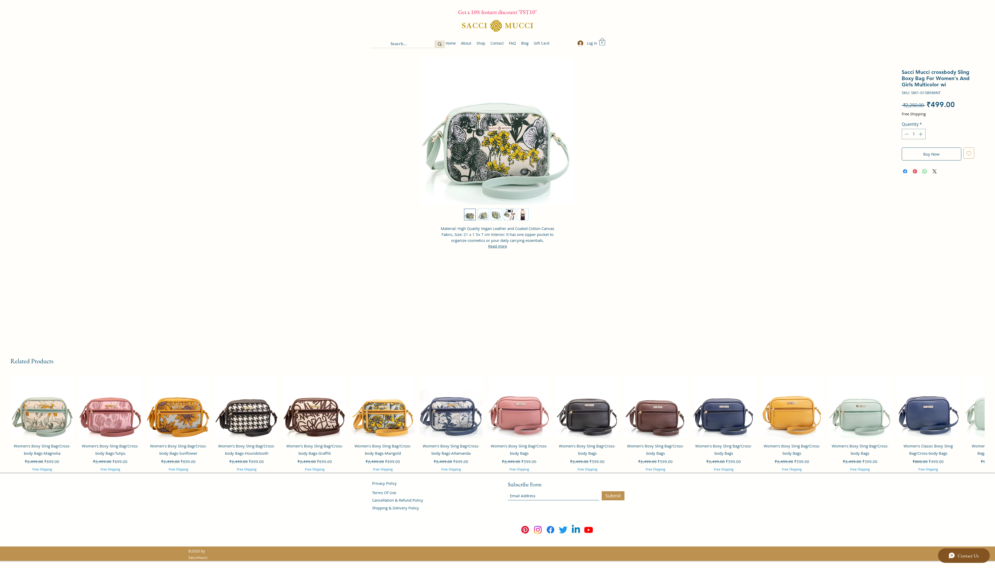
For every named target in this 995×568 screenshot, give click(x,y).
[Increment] (921, 134)
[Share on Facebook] (905, 171)
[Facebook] (550, 530)
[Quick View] (42, 406)
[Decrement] (906, 134)
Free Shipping (914, 113)
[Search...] (440, 44)
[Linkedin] (576, 530)
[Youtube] (589, 530)
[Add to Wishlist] (969, 153)
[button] (602, 42)
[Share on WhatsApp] (925, 171)
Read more (497, 246)
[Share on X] (935, 171)
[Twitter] (563, 530)
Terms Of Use (384, 492)
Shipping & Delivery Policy (395, 507)
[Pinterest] (525, 530)
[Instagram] (538, 530)
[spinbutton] (914, 134)
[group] (497, 430)
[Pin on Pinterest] (915, 171)
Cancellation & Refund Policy (397, 500)
